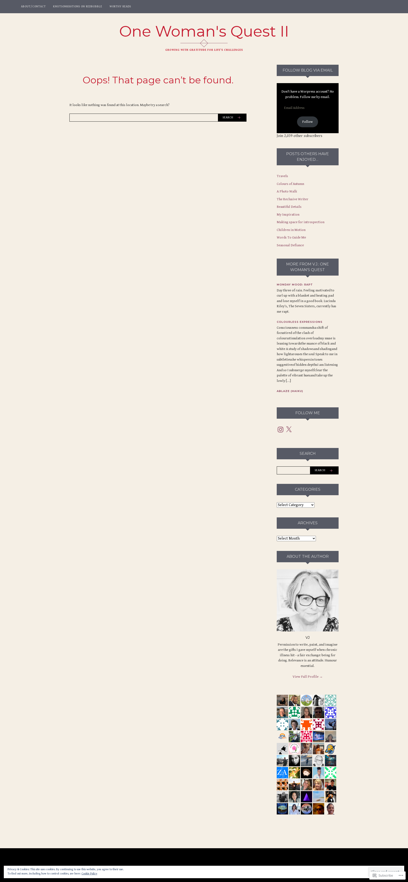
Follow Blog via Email (308, 70)
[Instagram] (280, 429)
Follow (307, 122)
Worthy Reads (120, 6)
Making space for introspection (300, 222)
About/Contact (33, 6)
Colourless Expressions (300, 322)
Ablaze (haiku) (290, 391)
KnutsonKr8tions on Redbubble (77, 6)
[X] (289, 429)
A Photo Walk (287, 191)
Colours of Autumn (290, 184)
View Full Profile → (308, 677)
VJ (308, 637)
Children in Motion (291, 230)
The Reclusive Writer (292, 199)
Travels (282, 176)
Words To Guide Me (291, 237)
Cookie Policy (89, 873)
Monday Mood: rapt (295, 284)
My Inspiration (288, 215)
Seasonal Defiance (290, 245)
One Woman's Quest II (204, 31)
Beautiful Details (289, 207)
